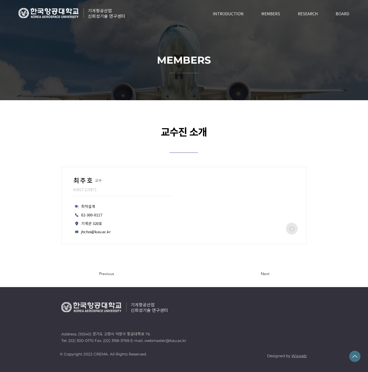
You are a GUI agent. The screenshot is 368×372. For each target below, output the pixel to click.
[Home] (292, 228)
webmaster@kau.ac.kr (165, 340)
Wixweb (299, 355)
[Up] (354, 356)
